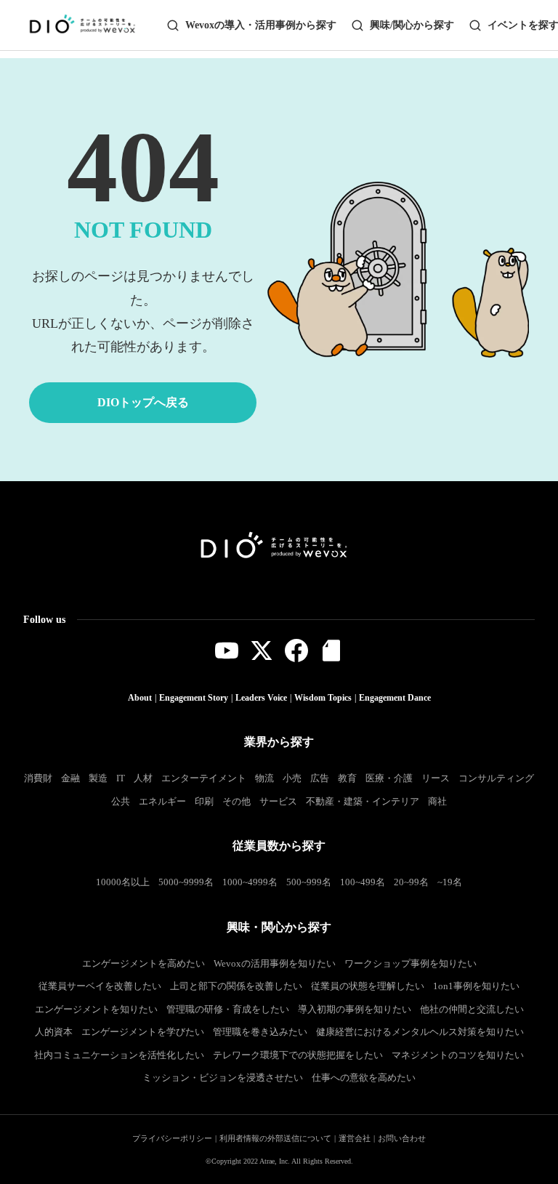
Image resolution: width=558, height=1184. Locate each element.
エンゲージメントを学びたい (142, 1031)
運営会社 (355, 1138)
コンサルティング (496, 778)
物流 (264, 778)
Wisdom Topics (323, 698)
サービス (278, 801)
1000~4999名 (250, 882)
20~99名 (411, 882)
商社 (437, 801)
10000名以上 (123, 882)
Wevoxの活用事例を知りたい (275, 963)
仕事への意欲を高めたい (364, 1077)
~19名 (449, 882)
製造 (98, 778)
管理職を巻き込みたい (260, 1031)
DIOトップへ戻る (143, 402)
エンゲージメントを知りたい (96, 1009)
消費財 (38, 778)
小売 (292, 778)
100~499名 (362, 882)
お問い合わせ (402, 1138)
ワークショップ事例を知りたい (410, 963)
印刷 (204, 801)
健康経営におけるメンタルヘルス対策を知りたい (420, 1031)
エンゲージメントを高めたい (143, 963)
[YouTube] (226, 650)
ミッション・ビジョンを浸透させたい (222, 1077)
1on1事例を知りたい (476, 985)
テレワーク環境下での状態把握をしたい (298, 1055)
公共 (120, 801)
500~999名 (308, 882)
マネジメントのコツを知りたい (458, 1055)
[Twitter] (261, 650)
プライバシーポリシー (172, 1138)
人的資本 (54, 1031)
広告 (319, 778)
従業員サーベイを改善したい (100, 985)
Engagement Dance (395, 698)
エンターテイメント (203, 778)
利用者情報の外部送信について (275, 1138)
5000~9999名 (186, 882)
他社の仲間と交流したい (472, 1009)
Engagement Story (193, 698)
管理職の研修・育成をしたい (227, 1009)
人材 (143, 778)
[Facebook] (296, 650)
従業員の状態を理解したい (367, 985)
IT (120, 778)
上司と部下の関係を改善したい (236, 985)
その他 (236, 801)
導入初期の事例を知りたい (354, 1009)
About (140, 698)
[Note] (331, 650)
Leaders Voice (261, 698)
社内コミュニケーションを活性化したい (119, 1055)
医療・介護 (389, 778)
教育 (347, 778)
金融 (70, 778)
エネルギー (162, 801)
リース (435, 778)
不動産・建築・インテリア (362, 801)
